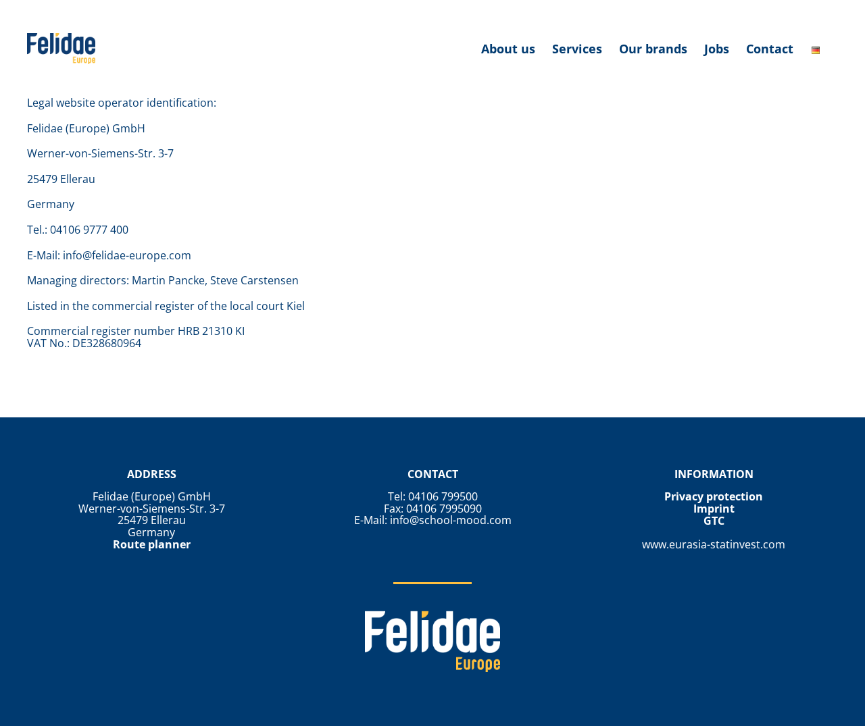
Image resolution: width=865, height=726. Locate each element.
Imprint (714, 508)
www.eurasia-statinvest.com (713, 544)
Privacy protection (713, 496)
